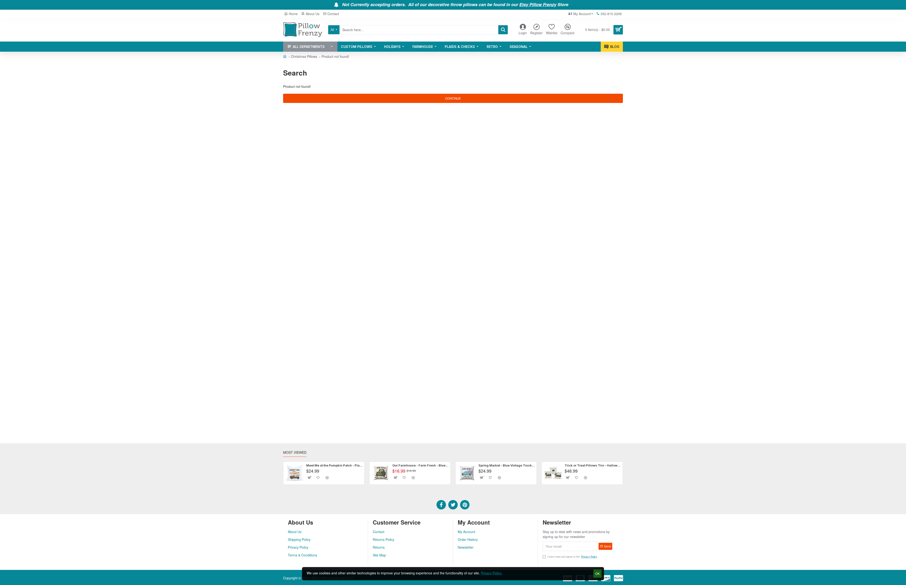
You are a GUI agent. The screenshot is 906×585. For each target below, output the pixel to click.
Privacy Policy (491, 573)
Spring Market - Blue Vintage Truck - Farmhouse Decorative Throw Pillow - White (506, 465)
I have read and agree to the (572, 556)
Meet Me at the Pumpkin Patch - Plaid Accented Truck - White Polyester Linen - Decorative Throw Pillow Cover (334, 465)
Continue (453, 98)
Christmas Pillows (304, 56)
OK (597, 573)
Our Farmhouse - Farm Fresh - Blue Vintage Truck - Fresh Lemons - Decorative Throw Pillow (420, 465)
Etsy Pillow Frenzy (537, 4)
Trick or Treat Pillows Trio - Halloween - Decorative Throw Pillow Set (593, 465)
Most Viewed (294, 452)
